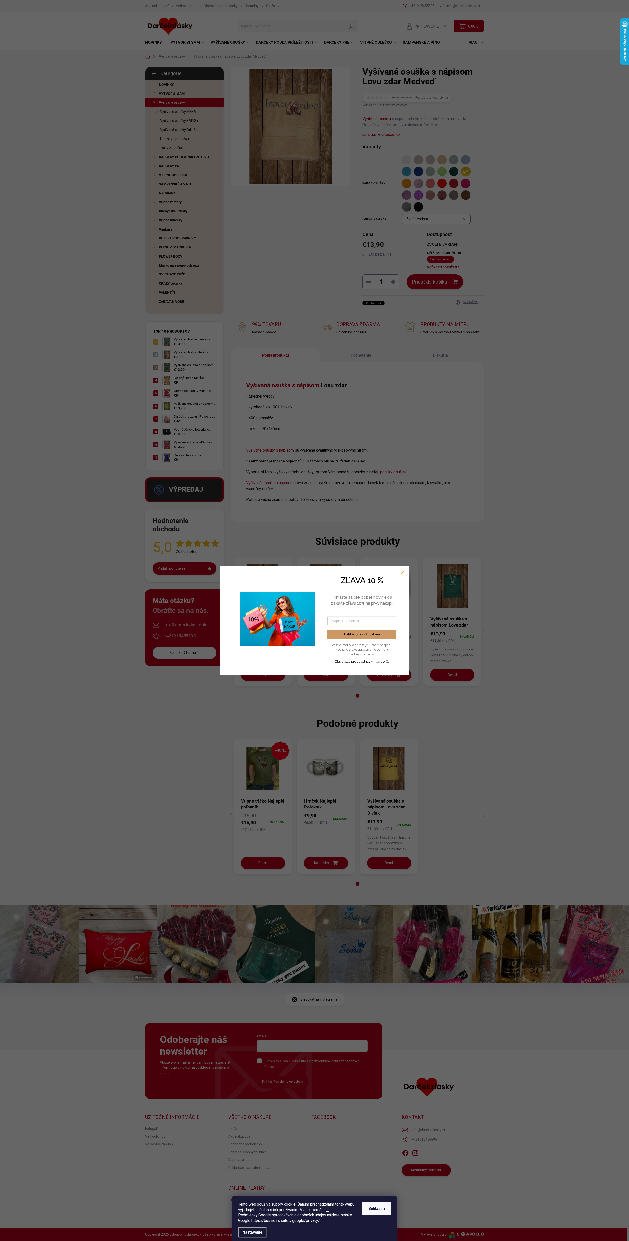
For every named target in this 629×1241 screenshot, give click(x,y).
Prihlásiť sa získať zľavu (362, 634)
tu (327, 1209)
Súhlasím (376, 1208)
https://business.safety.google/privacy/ (285, 1220)
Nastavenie (252, 1232)
